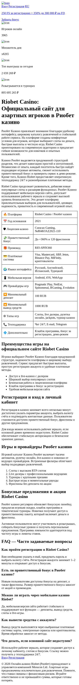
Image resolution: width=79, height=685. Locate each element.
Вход (4, 6)
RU (27, 6)
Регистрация (16, 6)
